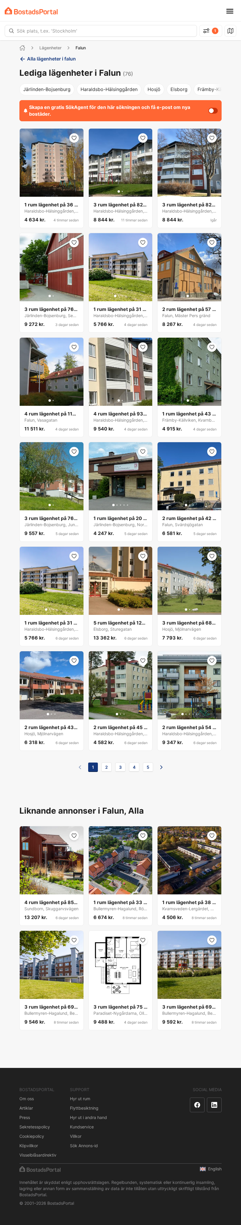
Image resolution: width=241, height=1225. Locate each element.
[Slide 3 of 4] (122, 296)
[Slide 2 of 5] (117, 505)
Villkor (75, 1136)
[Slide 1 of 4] (115, 296)
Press (24, 1117)
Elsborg (179, 89)
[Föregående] (80, 767)
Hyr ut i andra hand (88, 1117)
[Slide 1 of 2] (118, 191)
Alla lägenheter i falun (51, 59)
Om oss (26, 1098)
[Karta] (230, 31)
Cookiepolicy (31, 1136)
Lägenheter (50, 47)
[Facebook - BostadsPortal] (197, 1105)
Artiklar (26, 1107)
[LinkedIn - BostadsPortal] (214, 1105)
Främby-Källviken (217, 89)
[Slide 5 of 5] (127, 505)
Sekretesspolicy (34, 1126)
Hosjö (154, 89)
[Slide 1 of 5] (113, 505)
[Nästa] (161, 767)
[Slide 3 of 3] (193, 505)
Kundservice (82, 1126)
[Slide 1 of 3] (186, 505)
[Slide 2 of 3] (189, 505)
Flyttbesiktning (84, 1107)
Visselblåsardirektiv (37, 1154)
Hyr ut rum (80, 1098)
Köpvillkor (28, 1145)
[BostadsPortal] (31, 11)
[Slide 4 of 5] (124, 505)
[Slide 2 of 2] (122, 191)
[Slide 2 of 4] (118, 296)
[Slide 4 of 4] (126, 296)
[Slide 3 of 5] (120, 505)
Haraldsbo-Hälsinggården (109, 89)
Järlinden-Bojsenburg (47, 89)
